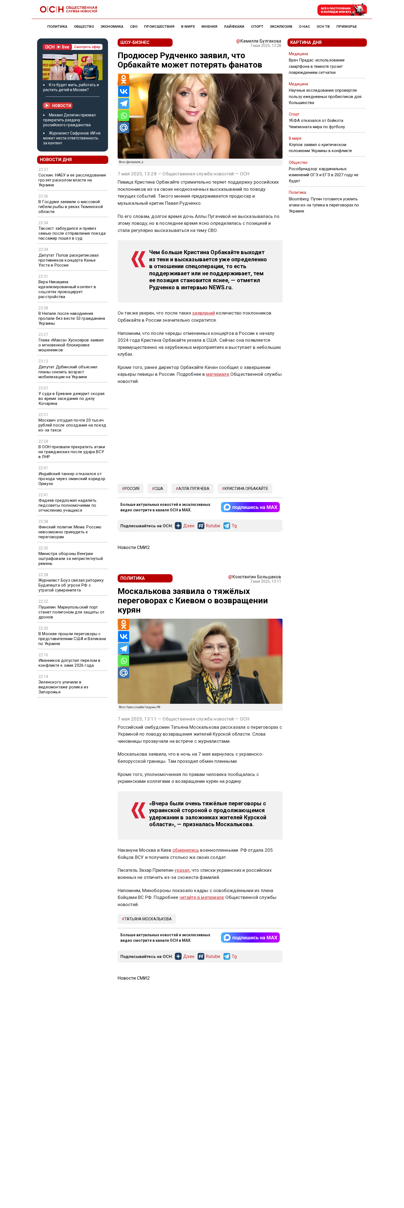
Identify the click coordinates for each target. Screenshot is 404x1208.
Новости (61, 105)
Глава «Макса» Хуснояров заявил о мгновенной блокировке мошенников (71, 345)
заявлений (203, 313)
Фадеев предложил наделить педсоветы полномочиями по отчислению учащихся (67, 505)
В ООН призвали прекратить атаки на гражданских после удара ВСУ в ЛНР (71, 451)
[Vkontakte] (123, 91)
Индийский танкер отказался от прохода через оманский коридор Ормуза (71, 478)
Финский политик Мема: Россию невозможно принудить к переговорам (70, 532)
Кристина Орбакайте (246, 488)
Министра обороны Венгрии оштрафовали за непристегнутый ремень (70, 558)
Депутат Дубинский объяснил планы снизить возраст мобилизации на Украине (67, 372)
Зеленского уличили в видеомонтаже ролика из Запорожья (63, 687)
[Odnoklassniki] (123, 79)
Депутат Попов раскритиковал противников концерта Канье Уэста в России (68, 260)
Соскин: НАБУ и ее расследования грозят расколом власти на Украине (72, 180)
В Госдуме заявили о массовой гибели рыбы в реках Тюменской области (70, 206)
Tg (234, 525)
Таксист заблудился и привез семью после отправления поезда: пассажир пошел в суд (72, 233)
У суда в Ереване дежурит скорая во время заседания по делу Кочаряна (71, 398)
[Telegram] (123, 103)
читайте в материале (201, 897)
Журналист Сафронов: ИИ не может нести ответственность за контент (72, 138)
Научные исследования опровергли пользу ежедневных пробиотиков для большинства (325, 96)
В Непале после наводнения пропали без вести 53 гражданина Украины (71, 318)
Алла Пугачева (193, 488)
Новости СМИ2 (134, 547)
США (158, 488)
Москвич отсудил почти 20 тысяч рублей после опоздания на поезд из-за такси (72, 425)
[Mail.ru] (123, 127)
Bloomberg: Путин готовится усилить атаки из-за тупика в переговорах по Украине (324, 205)
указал (182, 870)
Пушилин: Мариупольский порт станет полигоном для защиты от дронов (71, 612)
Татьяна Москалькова (148, 919)
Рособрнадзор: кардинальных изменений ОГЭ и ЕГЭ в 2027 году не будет (323, 174)
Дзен (188, 525)
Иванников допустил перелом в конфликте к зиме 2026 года (69, 663)
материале (217, 374)
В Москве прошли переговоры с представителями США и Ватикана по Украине (72, 638)
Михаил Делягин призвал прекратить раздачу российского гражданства (69, 120)
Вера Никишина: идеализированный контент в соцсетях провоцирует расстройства (67, 289)
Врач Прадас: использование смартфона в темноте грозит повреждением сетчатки (317, 66)
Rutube (213, 525)
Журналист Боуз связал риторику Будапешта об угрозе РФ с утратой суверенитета (71, 585)
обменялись (185, 850)
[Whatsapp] (123, 115)
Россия (131, 488)
